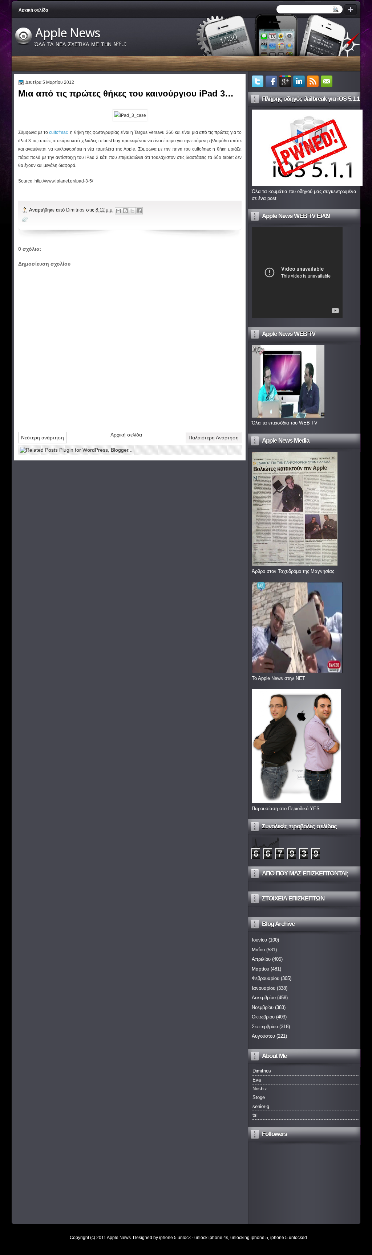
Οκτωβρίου (263, 1017)
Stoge (258, 1097)
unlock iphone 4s (211, 1237)
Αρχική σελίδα (33, 10)
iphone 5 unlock (175, 1237)
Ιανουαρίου (263, 988)
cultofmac (59, 132)
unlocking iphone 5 (249, 1237)
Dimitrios (76, 210)
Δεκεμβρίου (264, 997)
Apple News (67, 33)
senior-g (260, 1106)
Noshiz (259, 1088)
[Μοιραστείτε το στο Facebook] (139, 210)
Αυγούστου (263, 1036)
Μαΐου (258, 949)
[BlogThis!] (125, 210)
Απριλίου (261, 959)
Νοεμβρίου (263, 1007)
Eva (256, 1080)
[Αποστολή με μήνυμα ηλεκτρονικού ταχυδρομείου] (118, 210)
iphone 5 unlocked (288, 1237)
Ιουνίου (259, 940)
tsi (255, 1115)
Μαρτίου (260, 969)
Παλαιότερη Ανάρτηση (214, 437)
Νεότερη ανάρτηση (42, 437)
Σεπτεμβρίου (265, 1026)
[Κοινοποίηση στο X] (132, 210)
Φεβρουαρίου (265, 978)
